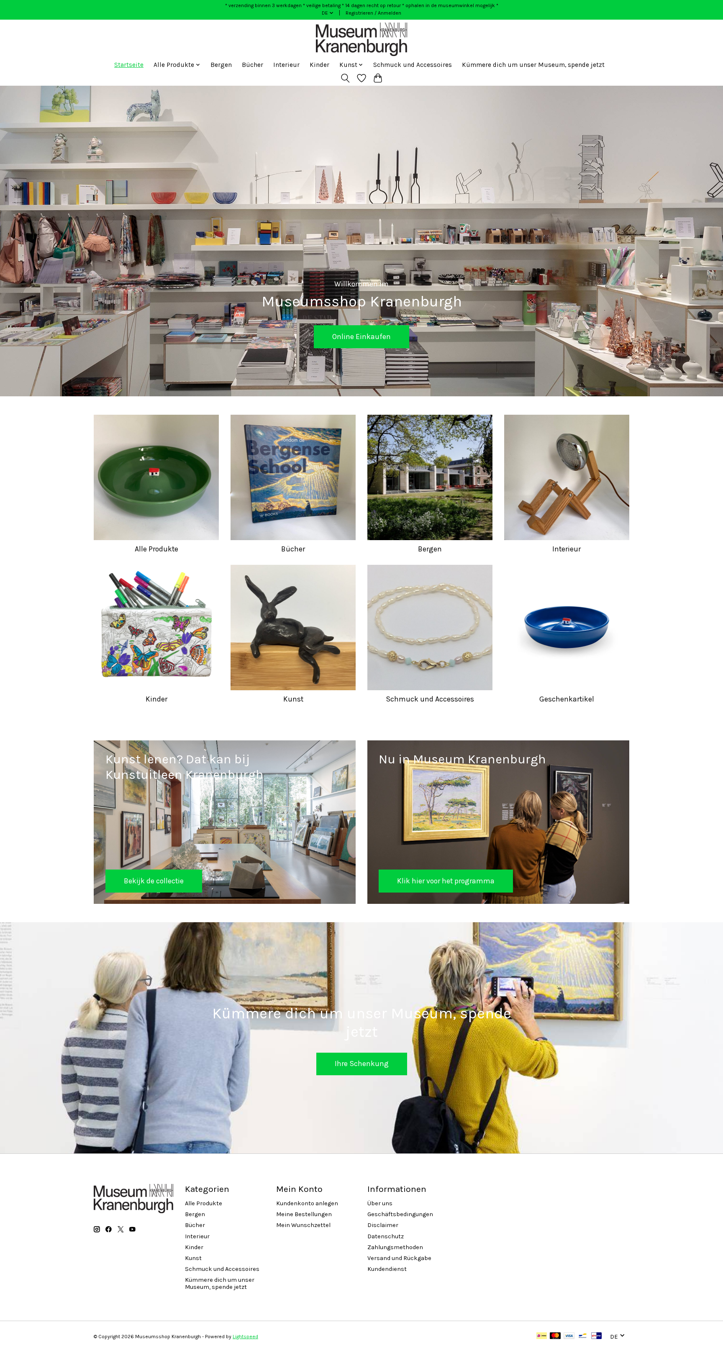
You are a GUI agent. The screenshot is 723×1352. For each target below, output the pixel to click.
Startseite (129, 65)
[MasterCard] (555, 1336)
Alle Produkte (156, 549)
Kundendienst (387, 1269)
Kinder (319, 65)
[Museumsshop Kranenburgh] (361, 39)
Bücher (252, 65)
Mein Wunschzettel (303, 1225)
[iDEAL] (541, 1336)
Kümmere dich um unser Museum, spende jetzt (533, 65)
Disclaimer (382, 1225)
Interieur (286, 65)
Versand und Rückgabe (399, 1258)
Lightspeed (245, 1336)
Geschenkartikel (566, 699)
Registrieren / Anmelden (373, 13)
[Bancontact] (582, 1336)
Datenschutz (385, 1236)
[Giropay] (596, 1336)
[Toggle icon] (345, 78)
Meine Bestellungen (304, 1214)
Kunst (293, 699)
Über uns (379, 1203)
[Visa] (569, 1336)
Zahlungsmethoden (395, 1247)
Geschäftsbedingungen (400, 1214)
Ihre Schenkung (362, 1063)
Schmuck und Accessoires (412, 65)
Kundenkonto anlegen (307, 1203)
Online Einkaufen (361, 336)
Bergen (221, 65)
